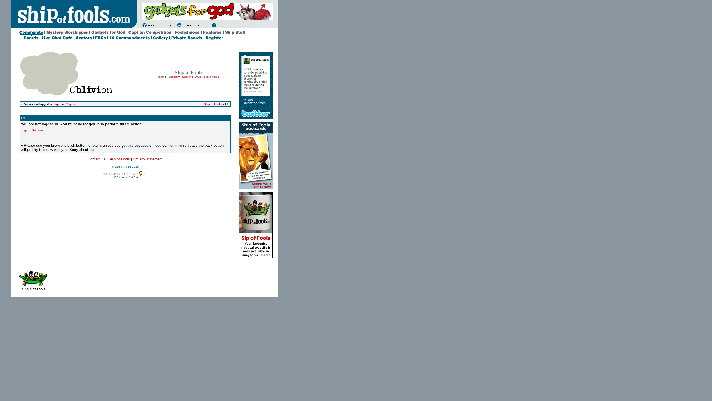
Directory (174, 76)
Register (71, 104)
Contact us (96, 159)
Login (57, 104)
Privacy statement (147, 159)
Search (186, 76)
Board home (211, 76)
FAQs (197, 76)
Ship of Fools (213, 104)
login (161, 76)
